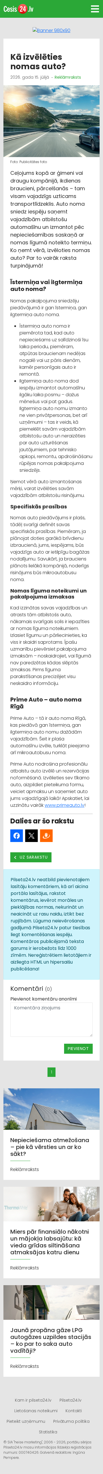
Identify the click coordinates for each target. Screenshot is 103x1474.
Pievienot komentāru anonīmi (43, 999)
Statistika (48, 1432)
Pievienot (78, 1048)
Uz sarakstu (33, 857)
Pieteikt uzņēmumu (26, 1421)
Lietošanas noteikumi (36, 1411)
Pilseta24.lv (71, 1400)
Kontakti (74, 1411)
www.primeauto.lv (64, 805)
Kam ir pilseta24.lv (33, 1400)
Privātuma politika (71, 1421)
